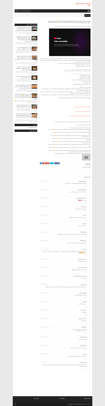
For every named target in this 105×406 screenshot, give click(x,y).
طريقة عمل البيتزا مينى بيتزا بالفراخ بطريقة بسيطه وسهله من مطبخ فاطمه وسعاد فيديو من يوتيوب (23, 68)
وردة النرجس (83, 284)
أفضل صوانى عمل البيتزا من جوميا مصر (82, 106)
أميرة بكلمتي (83, 206)
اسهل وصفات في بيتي (81, 267)
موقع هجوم (70, 403)
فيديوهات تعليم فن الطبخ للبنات (80, 403)
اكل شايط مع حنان (82, 181)
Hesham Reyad (83, 240)
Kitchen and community (81, 198)
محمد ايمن (84, 249)
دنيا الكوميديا (83, 327)
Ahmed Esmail (83, 337)
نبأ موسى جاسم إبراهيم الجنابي (79, 276)
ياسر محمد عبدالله (82, 318)
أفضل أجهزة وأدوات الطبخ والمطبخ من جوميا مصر (79, 115)
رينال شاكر (84, 223)
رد (85, 185)
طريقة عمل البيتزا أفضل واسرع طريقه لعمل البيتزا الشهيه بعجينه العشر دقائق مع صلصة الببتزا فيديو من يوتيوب (23, 86)
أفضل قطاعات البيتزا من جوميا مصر (82, 111)
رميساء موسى (83, 310)
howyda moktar (83, 345)
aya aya (84, 215)
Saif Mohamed (83, 232)
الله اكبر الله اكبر (82, 362)
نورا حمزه (84, 301)
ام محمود (84, 354)
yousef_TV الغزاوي (82, 259)
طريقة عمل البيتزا (79, 23)
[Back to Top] (15, 404)
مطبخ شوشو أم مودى (81, 189)
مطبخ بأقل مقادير (82, 293)
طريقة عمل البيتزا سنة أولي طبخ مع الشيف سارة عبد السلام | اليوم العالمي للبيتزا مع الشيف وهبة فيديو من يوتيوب (23, 29)
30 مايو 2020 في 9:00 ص (45, 189)
